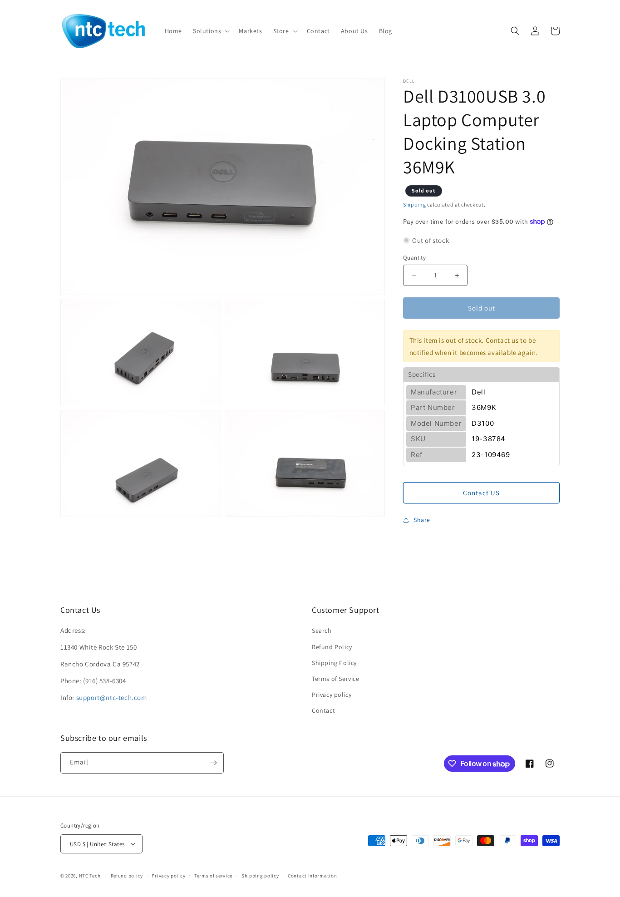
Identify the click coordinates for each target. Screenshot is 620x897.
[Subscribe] (213, 763)
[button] (210, 30)
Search (322, 630)
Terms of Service (335, 679)
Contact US (481, 492)
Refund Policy (332, 647)
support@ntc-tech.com (111, 697)
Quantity (414, 257)
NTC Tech (90, 875)
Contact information (312, 875)
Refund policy (127, 875)
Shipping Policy (334, 663)
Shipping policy (260, 875)
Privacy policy (331, 694)
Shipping (414, 204)
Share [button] (421, 520)
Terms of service (213, 875)
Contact (323, 710)
